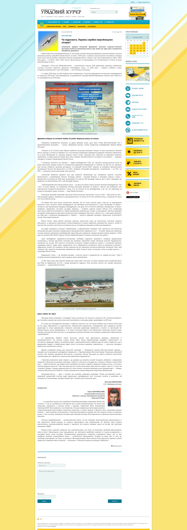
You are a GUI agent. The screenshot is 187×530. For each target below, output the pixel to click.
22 (144, 50)
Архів (55, 16)
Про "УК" (43, 16)
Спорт (64, 26)
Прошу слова (81, 16)
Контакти (67, 16)
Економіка (87, 22)
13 (137, 48)
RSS (41, 519)
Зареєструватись (144, 2)
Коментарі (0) (41, 457)
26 (134, 53)
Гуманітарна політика (54, 26)
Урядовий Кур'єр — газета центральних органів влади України (61, 10)
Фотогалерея (91, 26)
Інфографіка (82, 26)
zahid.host (54, 526)
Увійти (133, 2)
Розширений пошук (95, 8)
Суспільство (110, 22)
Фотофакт (74, 16)
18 (131, 50)
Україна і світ (98, 22)
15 (144, 48)
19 (134, 50)
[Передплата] (138, 80)
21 (141, 50)
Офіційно (66, 22)
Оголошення (49, 16)
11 (131, 48)
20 (137, 50)
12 (134, 48)
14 (141, 48)
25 (131, 53)
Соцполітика (77, 22)
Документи (72, 26)
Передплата (61, 16)
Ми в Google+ (133, 192)
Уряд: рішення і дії (54, 22)
